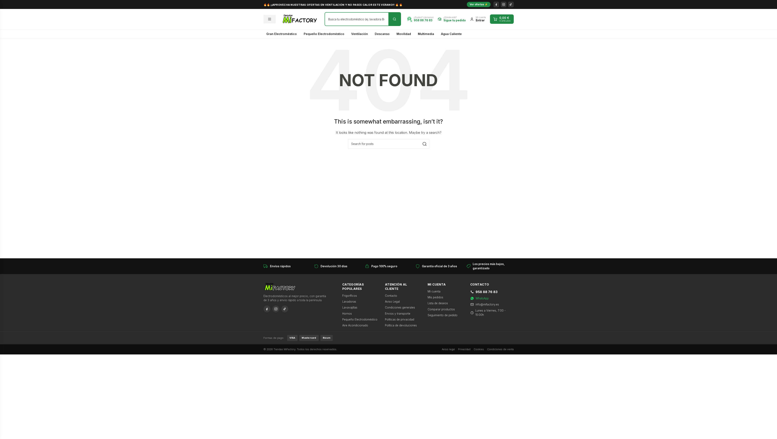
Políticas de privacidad (399, 319)
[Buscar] (394, 19)
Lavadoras (349, 301)
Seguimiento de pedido (442, 315)
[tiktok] (511, 4)
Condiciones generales (400, 307)
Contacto (391, 295)
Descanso (382, 34)
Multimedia (426, 34)
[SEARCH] (424, 144)
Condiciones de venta (500, 349)
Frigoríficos (349, 295)
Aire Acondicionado (355, 325)
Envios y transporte (397, 313)
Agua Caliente (451, 34)
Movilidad (404, 34)
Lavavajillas (349, 307)
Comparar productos (441, 309)
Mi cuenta (434, 291)
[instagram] (503, 4)
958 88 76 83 (486, 292)
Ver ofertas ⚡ (479, 4)
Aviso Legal (392, 301)
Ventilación (359, 34)
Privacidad (464, 349)
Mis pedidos (435, 297)
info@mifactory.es (487, 304)
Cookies (479, 349)
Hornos (347, 313)
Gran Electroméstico (281, 34)
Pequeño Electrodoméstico (324, 34)
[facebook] (496, 4)
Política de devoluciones (401, 325)
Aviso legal (448, 349)
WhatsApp (482, 298)
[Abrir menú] (269, 19)
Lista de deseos (438, 303)
